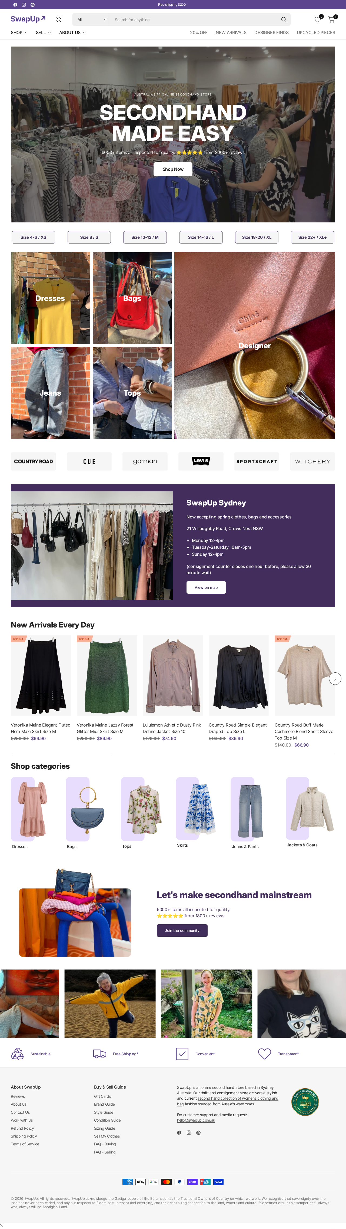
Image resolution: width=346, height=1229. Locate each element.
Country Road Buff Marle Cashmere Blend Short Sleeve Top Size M (304, 731)
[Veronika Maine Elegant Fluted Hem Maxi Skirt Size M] (41, 675)
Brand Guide (104, 1104)
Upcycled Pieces (316, 32)
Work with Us (22, 1120)
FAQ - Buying (105, 1144)
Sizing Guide (104, 1128)
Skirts (182, 845)
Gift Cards (102, 1096)
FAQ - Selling (105, 1152)
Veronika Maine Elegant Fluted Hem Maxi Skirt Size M (41, 728)
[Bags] (132, 298)
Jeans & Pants (245, 846)
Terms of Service (25, 1144)
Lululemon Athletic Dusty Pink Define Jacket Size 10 (172, 728)
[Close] (1, 1226)
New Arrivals (231, 32)
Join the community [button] (182, 930)
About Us (18, 1104)
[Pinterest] (32, 4)
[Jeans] (50, 393)
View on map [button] (206, 587)
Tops (126, 846)
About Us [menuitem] (69, 32)
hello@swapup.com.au (196, 1120)
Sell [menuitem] (41, 32)
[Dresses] (50, 298)
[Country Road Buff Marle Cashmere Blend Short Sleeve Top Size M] (305, 675)
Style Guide (103, 1112)
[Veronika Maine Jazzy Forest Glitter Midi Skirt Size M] (107, 675)
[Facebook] (15, 4)
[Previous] (11, 678)
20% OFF (199, 32)
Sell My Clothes (107, 1136)
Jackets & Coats (302, 845)
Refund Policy (22, 1128)
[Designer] (254, 345)
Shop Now (173, 169)
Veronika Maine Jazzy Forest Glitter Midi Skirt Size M (105, 728)
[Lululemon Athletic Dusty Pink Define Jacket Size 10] (173, 675)
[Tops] (132, 393)
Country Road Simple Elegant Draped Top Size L (238, 728)
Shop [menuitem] (16, 32)
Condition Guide (107, 1120)
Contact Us (20, 1112)
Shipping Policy (24, 1136)
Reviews (18, 1096)
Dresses (20, 846)
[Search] (284, 19)
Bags (71, 846)
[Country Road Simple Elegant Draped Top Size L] (239, 675)
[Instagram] (23, 4)
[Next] (335, 678)
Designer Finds (271, 32)
